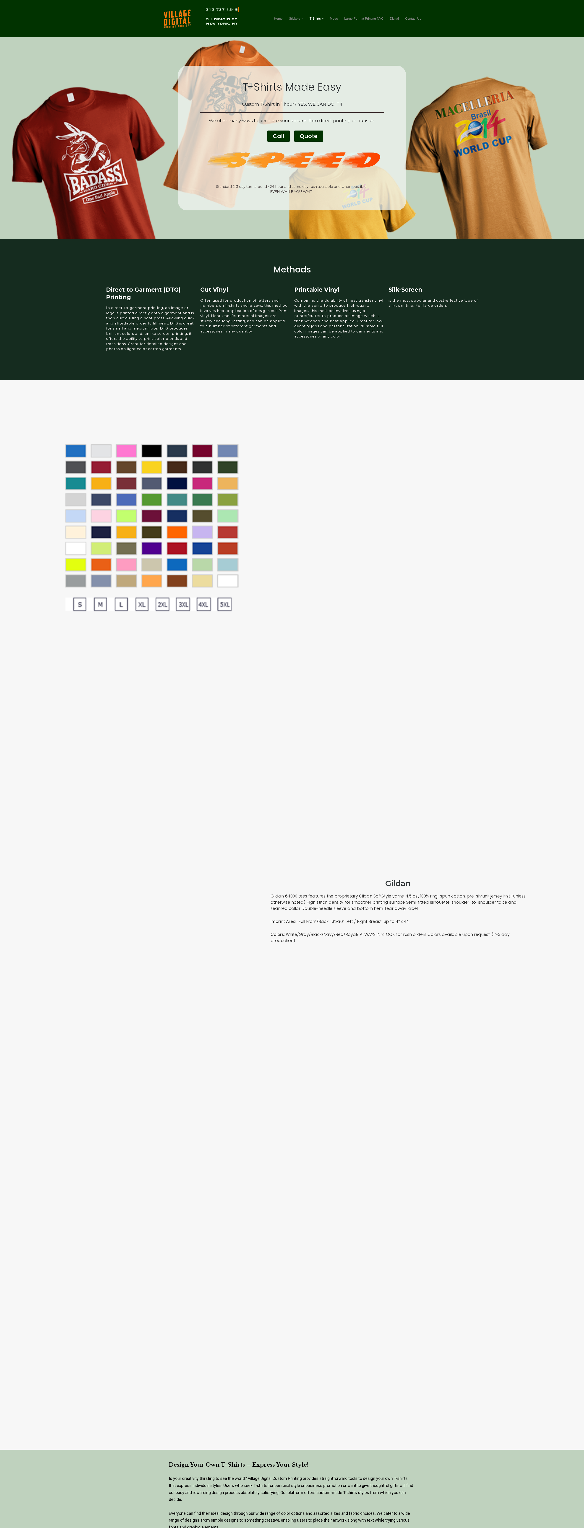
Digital (394, 18)
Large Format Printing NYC (363, 18)
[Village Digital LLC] (177, 19)
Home (278, 18)
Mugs (334, 18)
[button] (302, 18)
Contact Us (413, 18)
